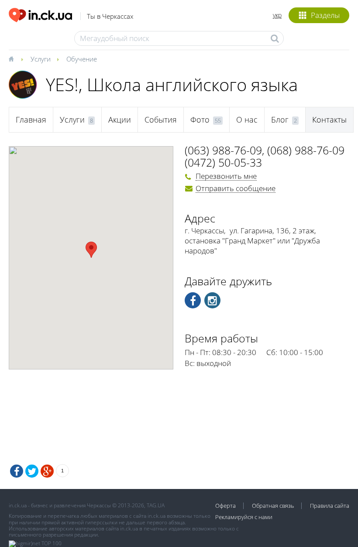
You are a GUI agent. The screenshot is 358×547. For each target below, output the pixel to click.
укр (277, 15)
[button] (91, 249)
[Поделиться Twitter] (31, 471)
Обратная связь (273, 505)
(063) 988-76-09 (223, 150)
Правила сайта (329, 505)
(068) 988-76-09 (305, 150)
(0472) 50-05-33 (223, 162)
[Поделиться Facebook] (16, 471)
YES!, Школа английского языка (172, 84)
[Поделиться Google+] (47, 471)
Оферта (225, 505)
